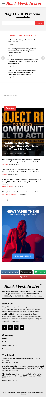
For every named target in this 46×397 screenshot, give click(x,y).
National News (7, 187)
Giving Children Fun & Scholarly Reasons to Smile (20, 192)
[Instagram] (10, 327)
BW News (5, 164)
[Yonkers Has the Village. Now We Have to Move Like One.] (23, 132)
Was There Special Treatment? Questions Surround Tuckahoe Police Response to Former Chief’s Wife (21, 51)
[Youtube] (22, 327)
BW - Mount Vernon (9, 195)
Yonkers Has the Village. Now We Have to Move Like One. (21, 41)
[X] (16, 327)
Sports (4, 174)
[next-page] (43, 58)
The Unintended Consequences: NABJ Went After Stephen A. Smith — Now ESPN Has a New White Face (22, 61)
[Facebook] (4, 327)
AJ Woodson (8, 153)
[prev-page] (3, 58)
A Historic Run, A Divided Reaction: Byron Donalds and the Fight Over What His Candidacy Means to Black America (21, 72)
